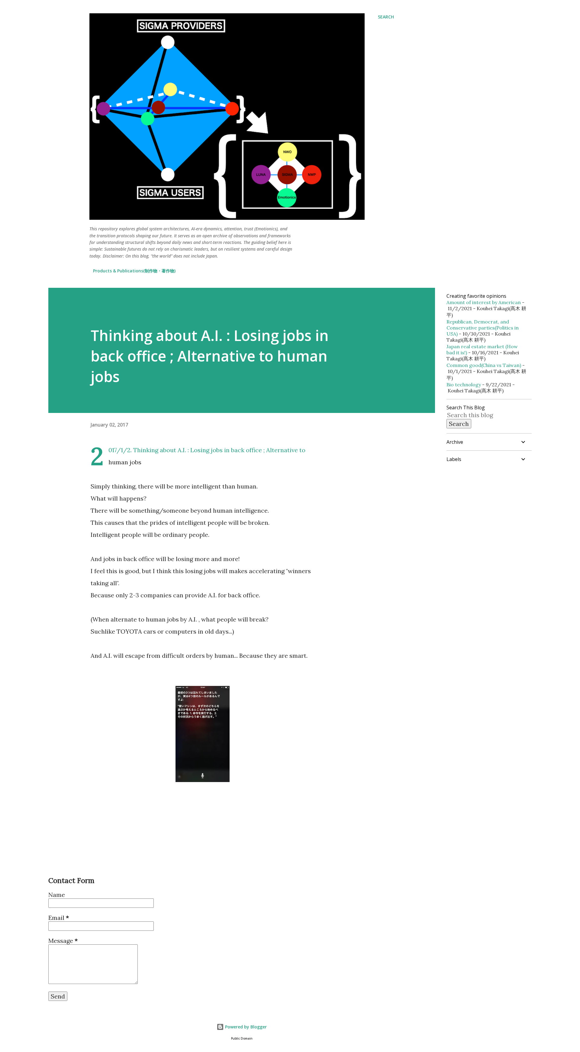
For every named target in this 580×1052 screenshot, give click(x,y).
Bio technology (463, 385)
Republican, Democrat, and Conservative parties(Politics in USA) (482, 328)
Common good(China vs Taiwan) (483, 365)
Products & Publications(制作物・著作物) (134, 271)
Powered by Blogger (245, 1027)
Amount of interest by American (483, 302)
